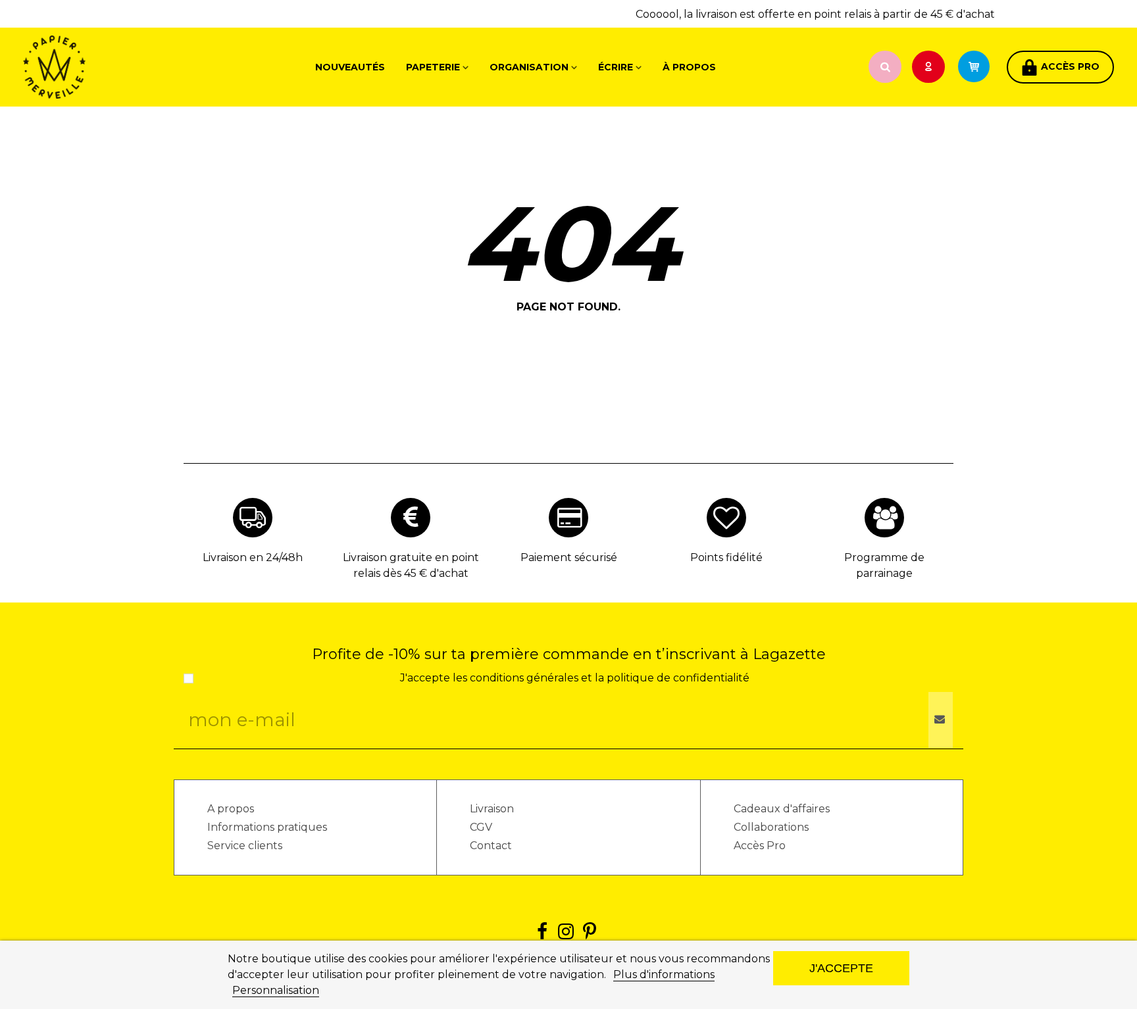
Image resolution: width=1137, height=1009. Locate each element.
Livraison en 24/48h (253, 557)
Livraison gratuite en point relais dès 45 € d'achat (411, 565)
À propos (689, 67)
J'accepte (841, 968)
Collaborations (771, 827)
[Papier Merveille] (95, 67)
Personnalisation (275, 990)
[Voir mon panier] (979, 67)
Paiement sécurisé (568, 557)
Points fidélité (726, 557)
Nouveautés (350, 67)
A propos (230, 808)
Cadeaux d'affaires (782, 808)
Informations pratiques (267, 827)
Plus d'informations (664, 974)
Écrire (615, 67)
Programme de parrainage (884, 565)
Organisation (529, 67)
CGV (481, 827)
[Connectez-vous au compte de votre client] (930, 67)
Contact (491, 845)
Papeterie (433, 67)
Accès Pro (760, 845)
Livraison (492, 808)
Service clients (244, 845)
